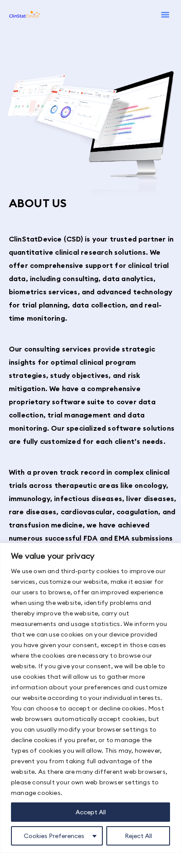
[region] (90, 698)
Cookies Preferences (54, 836)
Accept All (91, 812)
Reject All (138, 836)
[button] (165, 14)
